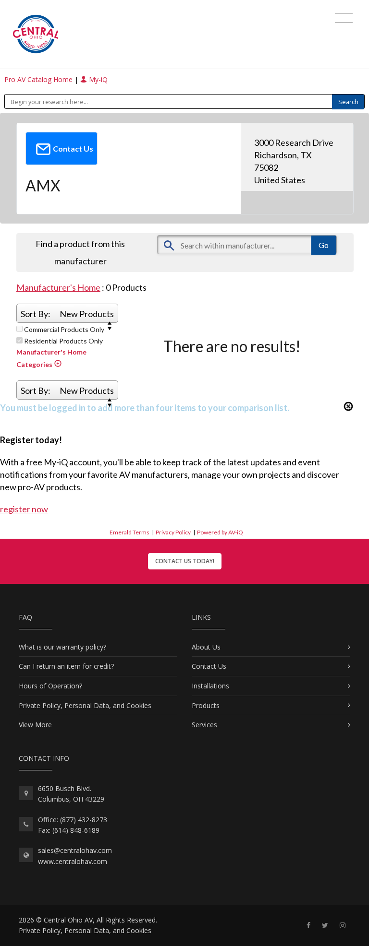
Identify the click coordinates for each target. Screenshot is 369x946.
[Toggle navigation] (343, 18)
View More (35, 724)
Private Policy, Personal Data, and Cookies (85, 705)
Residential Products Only (63, 341)
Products (206, 705)
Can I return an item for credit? (66, 666)
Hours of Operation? (50, 685)
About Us (206, 646)
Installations (210, 685)
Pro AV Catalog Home (39, 79)
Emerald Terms (129, 532)
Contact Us (209, 666)
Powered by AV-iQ (220, 532)
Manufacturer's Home (58, 287)
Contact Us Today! (184, 561)
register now (24, 509)
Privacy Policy (173, 532)
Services (204, 724)
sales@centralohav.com (75, 850)
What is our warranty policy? (62, 646)
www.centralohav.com (72, 861)
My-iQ (97, 79)
